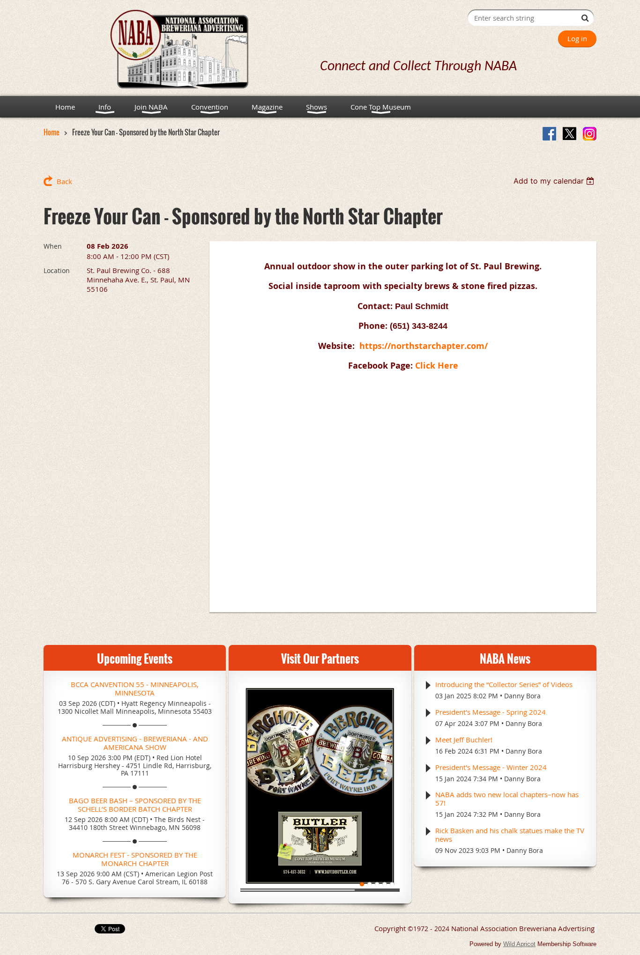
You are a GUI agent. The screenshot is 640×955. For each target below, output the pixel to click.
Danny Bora (522, 695)
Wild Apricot (519, 944)
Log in (577, 38)
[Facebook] (549, 134)
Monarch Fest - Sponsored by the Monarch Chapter (135, 859)
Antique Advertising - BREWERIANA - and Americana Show (135, 743)
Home (52, 132)
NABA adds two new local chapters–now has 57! (507, 798)
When (53, 246)
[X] (569, 134)
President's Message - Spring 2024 (490, 712)
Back (64, 181)
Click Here (436, 365)
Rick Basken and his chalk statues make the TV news (509, 835)
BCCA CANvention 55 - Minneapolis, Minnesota (135, 688)
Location (57, 270)
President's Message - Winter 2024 (491, 767)
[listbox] (554, 180)
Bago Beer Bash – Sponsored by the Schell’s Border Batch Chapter (135, 805)
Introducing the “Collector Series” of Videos (504, 684)
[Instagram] (589, 134)
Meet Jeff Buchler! (463, 739)
